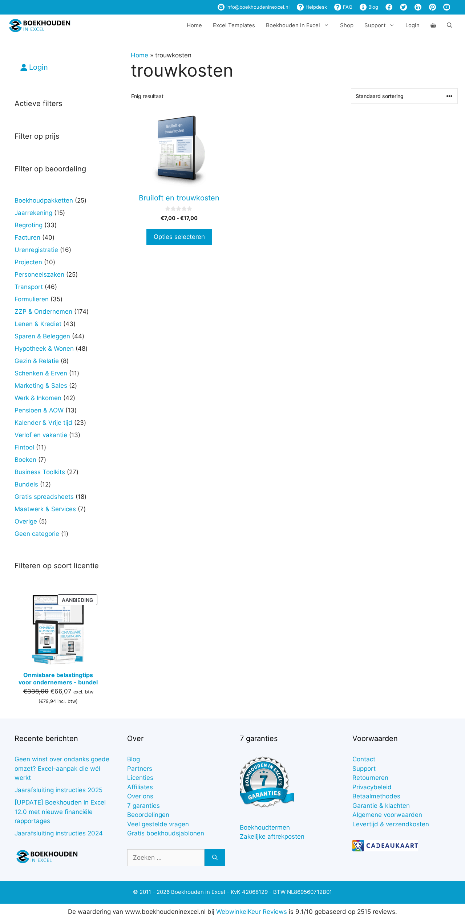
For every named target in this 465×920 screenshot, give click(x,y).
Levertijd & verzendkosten (390, 824)
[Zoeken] (215, 858)
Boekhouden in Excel (293, 25)
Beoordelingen (148, 814)
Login (412, 25)
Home (194, 25)
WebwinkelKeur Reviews (251, 911)
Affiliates (140, 787)
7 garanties (143, 805)
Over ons (140, 796)
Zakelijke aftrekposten (272, 836)
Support (364, 768)
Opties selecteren (179, 236)
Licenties (140, 777)
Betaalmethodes (376, 796)
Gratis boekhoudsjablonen (165, 833)
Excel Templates (234, 25)
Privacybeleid (372, 787)
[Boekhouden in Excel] (39, 25)
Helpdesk (315, 7)
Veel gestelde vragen (158, 824)
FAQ (346, 7)
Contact (363, 759)
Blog (372, 7)
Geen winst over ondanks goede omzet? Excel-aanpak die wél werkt (62, 768)
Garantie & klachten (381, 805)
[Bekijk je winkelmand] (433, 25)
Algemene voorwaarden (387, 814)
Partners (139, 768)
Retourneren (370, 777)
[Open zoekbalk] (449, 25)
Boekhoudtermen (265, 827)
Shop (346, 25)
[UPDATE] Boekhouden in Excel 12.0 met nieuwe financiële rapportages (60, 812)
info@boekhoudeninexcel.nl (257, 7)
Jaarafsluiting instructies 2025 (58, 790)
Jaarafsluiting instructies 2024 (59, 833)
